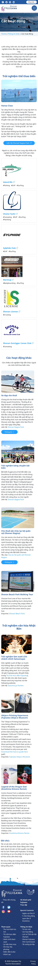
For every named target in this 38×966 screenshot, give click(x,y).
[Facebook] (2, 2)
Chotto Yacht (9, 214)
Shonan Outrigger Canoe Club (17, 343)
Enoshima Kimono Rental (19, 833)
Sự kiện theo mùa (9, 944)
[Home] (11, 893)
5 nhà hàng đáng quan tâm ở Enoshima (28, 918)
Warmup (7, 280)
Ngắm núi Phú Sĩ (28, 913)
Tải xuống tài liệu (28, 944)
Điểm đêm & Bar (9, 952)
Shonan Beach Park (17, 613)
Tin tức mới (26, 929)
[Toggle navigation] (34, 8)
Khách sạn (7, 954)
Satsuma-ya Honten (16, 685)
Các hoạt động (27, 932)
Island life (7, 182)
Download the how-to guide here (14, 752)
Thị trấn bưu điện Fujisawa (16, 675)
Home (3, 34)
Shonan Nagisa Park (16, 427)
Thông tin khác (14, 34)
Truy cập (23, 905)
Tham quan (5, 927)
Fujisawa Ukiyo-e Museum (19, 757)
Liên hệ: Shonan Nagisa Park (18, 143)
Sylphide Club (9, 248)
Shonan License (10, 311)
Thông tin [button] (8, 432)
